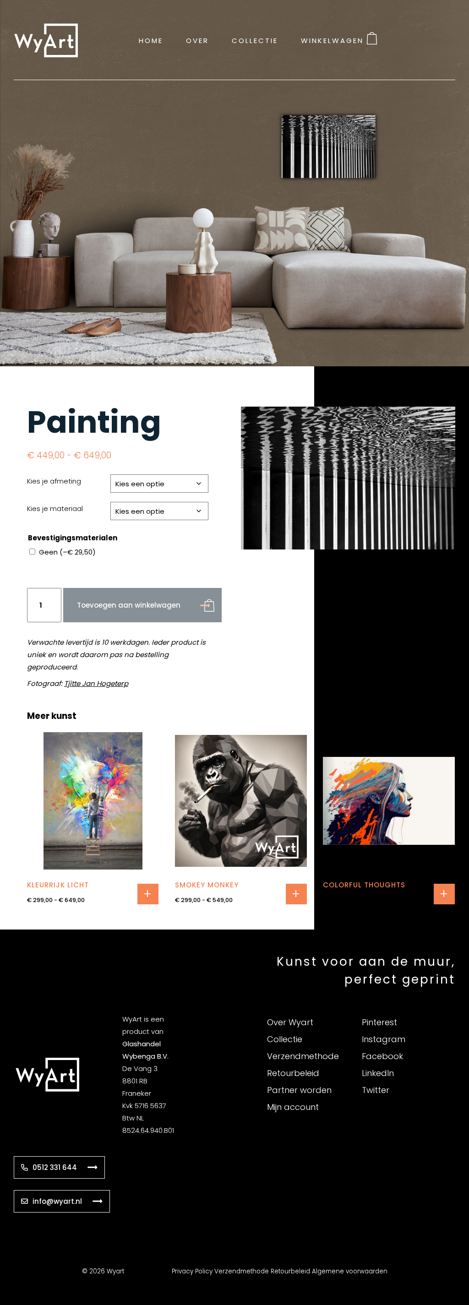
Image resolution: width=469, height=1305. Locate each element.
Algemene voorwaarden (349, 1271)
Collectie (255, 40)
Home (151, 40)
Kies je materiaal (55, 508)
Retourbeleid (293, 1073)
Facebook (382, 1056)
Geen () (67, 552)
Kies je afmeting (54, 481)
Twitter (375, 1090)
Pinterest (379, 1022)
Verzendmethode (303, 1056)
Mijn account (293, 1107)
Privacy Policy (192, 1271)
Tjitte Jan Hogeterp (96, 683)
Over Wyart (290, 1022)
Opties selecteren (147, 894)
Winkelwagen (332, 40)
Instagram (383, 1039)
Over (197, 40)
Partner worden (299, 1090)
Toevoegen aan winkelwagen (128, 605)
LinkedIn (378, 1073)
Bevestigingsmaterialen (72, 538)
